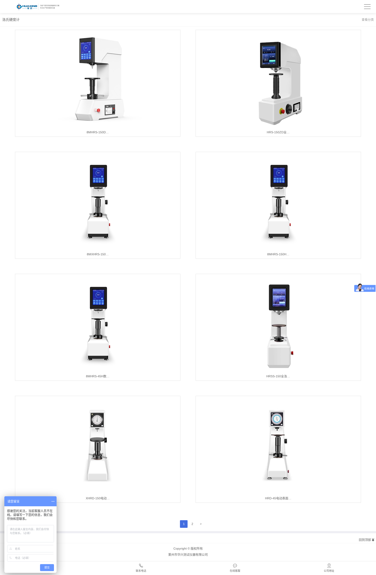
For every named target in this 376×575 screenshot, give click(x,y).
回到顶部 (365, 540)
